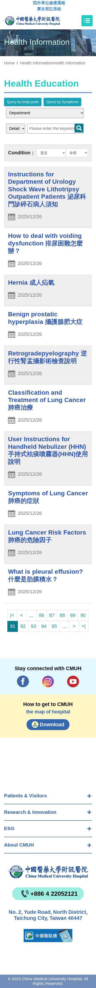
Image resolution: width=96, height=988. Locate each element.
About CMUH (19, 845)
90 (83, 615)
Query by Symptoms (62, 102)
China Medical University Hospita (48, 872)
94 (44, 626)
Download (52, 724)
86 (41, 615)
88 (62, 615)
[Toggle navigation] (87, 20)
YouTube (73, 681)
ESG (9, 828)
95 (54, 626)
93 (33, 626)
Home (9, 63)
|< (12, 615)
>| (83, 626)
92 (23, 626)
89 (72, 615)
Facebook (23, 681)
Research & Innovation (30, 812)
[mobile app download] (48, 935)
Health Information (69, 63)
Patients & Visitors (25, 795)
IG (48, 682)
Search (79, 128)
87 (51, 615)
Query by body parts (23, 102)
